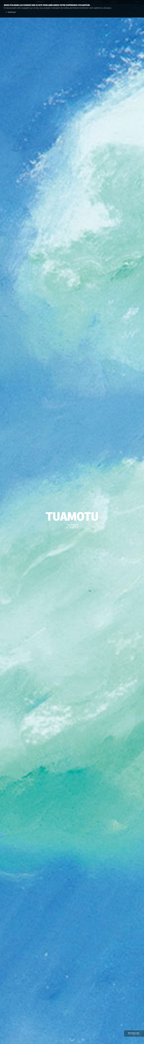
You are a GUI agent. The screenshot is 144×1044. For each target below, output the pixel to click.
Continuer (12, 12)
